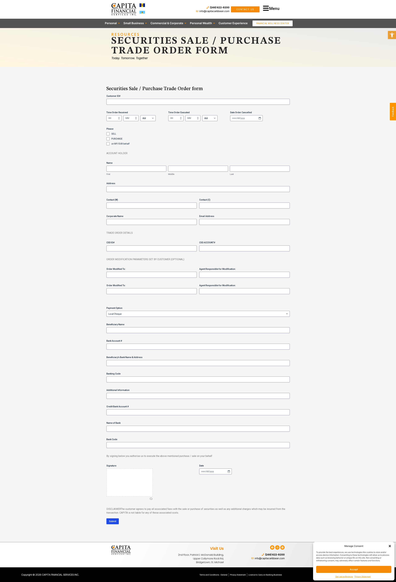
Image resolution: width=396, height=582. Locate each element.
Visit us (217, 548)
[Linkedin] (282, 547)
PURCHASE (117, 139)
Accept (354, 569)
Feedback (393, 111)
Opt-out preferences (344, 576)
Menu (274, 8)
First (108, 174)
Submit (112, 521)
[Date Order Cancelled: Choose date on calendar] (259, 118)
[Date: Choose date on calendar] (228, 471)
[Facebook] (272, 547)
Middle (171, 174)
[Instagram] (277, 547)
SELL (113, 134)
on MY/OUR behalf (120, 143)
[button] (389, 546)
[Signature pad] (129, 482)
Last (232, 174)
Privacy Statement (363, 576)
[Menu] (266, 8)
